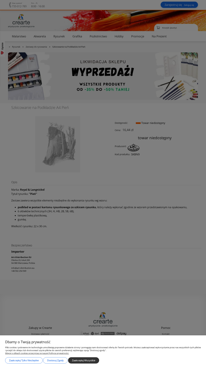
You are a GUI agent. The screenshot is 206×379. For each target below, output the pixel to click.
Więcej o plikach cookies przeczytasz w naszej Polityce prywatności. (37, 353)
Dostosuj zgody (55, 360)
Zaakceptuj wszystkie (83, 360)
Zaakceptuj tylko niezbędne (24, 360)
